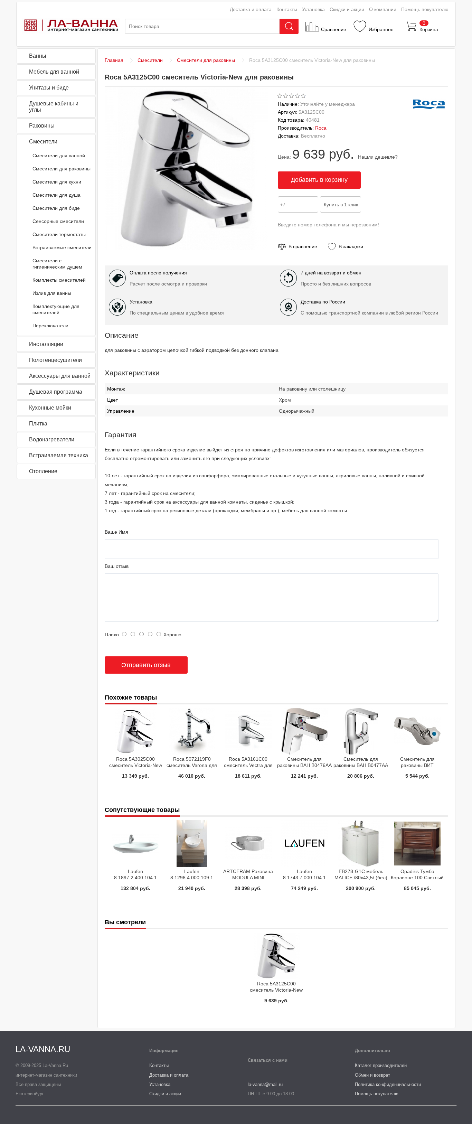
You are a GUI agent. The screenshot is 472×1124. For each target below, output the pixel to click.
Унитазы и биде (49, 88)
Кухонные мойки (50, 408)
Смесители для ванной (58, 155)
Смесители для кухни (56, 182)
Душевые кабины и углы (53, 107)
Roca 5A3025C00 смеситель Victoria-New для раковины (135, 765)
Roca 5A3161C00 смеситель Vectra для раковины (248, 765)
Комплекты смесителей (59, 280)
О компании (382, 9)
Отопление (43, 471)
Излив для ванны (51, 293)
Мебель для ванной (54, 72)
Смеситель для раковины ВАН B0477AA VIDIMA (360, 765)
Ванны (37, 56)
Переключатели (50, 325)
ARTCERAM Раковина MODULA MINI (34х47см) (248, 878)
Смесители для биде (56, 208)
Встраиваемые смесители (62, 247)
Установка (313, 9)
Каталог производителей (381, 1065)
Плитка (38, 424)
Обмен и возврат (372, 1075)
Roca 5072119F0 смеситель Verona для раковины (192, 765)
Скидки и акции (347, 9)
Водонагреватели (51, 439)
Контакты (286, 9)
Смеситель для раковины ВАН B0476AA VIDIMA (304, 765)
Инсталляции (46, 344)
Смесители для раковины (61, 168)
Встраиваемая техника (58, 455)
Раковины (42, 126)
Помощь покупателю (425, 9)
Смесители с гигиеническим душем (57, 264)
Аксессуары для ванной (60, 376)
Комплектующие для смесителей (55, 309)
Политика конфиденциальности (388, 1084)
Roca (321, 128)
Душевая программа (55, 392)
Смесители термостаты (59, 234)
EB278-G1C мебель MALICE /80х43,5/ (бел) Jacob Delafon (360, 878)
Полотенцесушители (55, 360)
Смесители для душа (56, 195)
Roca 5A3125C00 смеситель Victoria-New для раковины (276, 990)
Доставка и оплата (251, 9)
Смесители (43, 141)
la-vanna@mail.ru (265, 1084)
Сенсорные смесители (58, 221)
